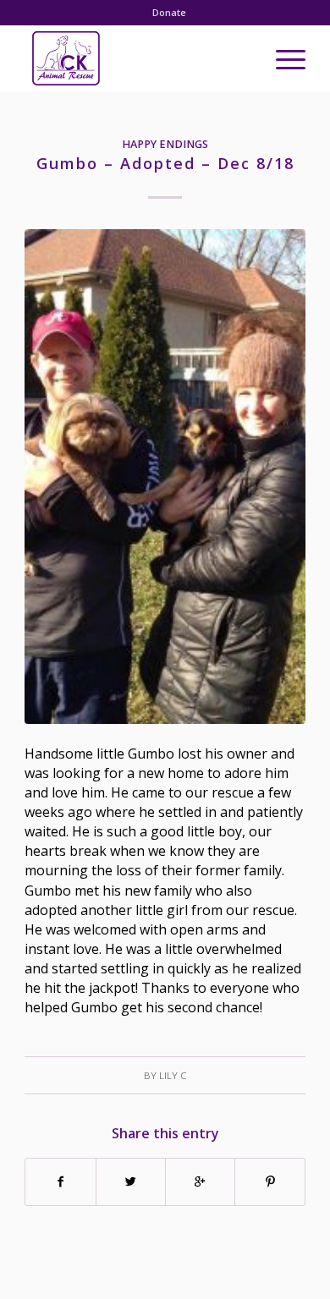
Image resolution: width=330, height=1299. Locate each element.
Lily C (172, 1075)
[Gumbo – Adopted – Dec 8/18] (165, 477)
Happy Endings (165, 144)
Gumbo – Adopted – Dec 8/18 (165, 163)
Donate (169, 12)
